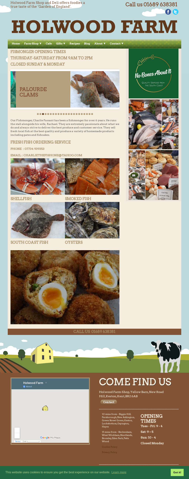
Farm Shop (31, 43)
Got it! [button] (177, 472)
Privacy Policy (109, 452)
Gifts (59, 43)
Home (16, 43)
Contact (115, 43)
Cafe (49, 43)
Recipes (75, 43)
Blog (87, 43)
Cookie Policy (109, 446)
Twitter (175, 12)
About (98, 43)
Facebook (168, 12)
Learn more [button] (118, 472)
